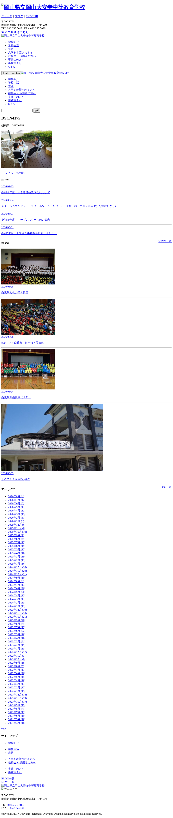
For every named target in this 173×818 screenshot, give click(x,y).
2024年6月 (16, 588)
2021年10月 (17, 701)
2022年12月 (17, 652)
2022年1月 (16, 691)
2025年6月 (16, 545)
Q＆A (11, 66)
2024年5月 (16, 591)
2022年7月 (16, 669)
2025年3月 (16, 556)
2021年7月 (16, 712)
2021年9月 (16, 705)
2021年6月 (16, 715)
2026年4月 (16, 510)
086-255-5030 (16, 808)
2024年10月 (17, 574)
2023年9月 (16, 620)
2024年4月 (16, 595)
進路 (11, 49)
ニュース (6, 16)
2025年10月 (17, 531)
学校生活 (13, 45)
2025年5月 (16, 549)
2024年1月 (16, 606)
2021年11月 (17, 698)
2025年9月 (16, 535)
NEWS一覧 (165, 241)
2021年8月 (16, 708)
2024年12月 (17, 567)
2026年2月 (16, 517)
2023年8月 (16, 623)
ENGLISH (32, 16)
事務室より (15, 63)
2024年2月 (16, 602)
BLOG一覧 (165, 487)
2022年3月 (16, 684)
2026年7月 (16, 499)
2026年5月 (16, 507)
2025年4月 (16, 553)
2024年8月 (16, 581)
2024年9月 (16, 577)
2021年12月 (17, 694)
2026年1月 (16, 521)
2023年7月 (16, 627)
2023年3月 (16, 641)
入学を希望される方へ (21, 52)
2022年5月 (16, 676)
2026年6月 (16, 503)
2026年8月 (16, 496)
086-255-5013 (15, 805)
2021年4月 (16, 722)
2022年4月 (16, 680)
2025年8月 (16, 538)
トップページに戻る (14, 173)
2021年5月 (16, 719)
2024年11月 (17, 570)
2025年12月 (16, 524)
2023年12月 (17, 609)
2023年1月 (16, 648)
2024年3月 (16, 599)
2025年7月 (16, 542)
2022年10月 (16, 659)
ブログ (19, 16)
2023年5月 (16, 634)
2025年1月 (16, 563)
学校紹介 (13, 41)
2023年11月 (17, 613)
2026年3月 (16, 514)
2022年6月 (16, 673)
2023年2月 (16, 645)
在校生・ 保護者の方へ (22, 56)
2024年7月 (16, 584)
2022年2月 (16, 687)
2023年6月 (16, 630)
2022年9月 (16, 662)
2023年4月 (16, 638)
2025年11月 (16, 528)
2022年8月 (16, 666)
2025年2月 (16, 560)
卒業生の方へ (16, 59)
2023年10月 (17, 616)
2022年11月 (16, 655)
